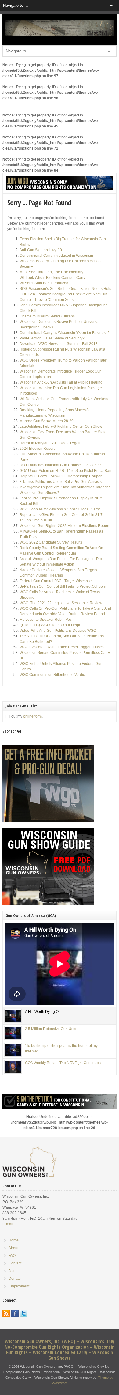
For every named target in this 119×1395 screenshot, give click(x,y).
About (13, 1248)
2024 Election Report (37, 448)
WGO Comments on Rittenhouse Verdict (53, 675)
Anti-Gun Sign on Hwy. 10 (41, 250)
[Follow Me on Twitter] (23, 1313)
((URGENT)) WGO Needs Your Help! (50, 625)
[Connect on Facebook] (15, 1313)
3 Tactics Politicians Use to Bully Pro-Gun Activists (61, 482)
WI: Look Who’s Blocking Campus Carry (52, 277)
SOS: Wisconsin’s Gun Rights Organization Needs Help (65, 288)
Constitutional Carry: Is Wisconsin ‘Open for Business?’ (65, 333)
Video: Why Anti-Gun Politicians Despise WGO (58, 630)
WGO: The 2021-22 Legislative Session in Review (61, 603)
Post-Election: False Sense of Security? (52, 338)
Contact (15, 1263)
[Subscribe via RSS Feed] (6, 1313)
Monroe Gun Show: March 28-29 (47, 421)
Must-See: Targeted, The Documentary (51, 272)
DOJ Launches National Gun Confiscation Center (60, 465)
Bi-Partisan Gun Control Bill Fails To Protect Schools (63, 586)
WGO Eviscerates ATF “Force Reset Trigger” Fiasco (62, 647)
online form (32, 716)
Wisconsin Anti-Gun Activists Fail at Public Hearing (61, 382)
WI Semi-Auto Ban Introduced (44, 283)
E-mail (7, 1224)
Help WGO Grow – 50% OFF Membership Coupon (61, 476)
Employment (19, 1286)
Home (14, 1240)
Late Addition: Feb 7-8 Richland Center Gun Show (61, 426)
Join (12, 1271)
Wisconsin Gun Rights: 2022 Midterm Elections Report (64, 526)
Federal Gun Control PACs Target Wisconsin (56, 581)
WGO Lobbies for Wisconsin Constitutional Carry (60, 509)
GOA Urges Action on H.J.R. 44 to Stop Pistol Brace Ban (65, 470)
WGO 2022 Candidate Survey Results (51, 542)
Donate (15, 1278)
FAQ (12, 1255)
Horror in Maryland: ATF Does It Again (50, 443)
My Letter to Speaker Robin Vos (46, 619)
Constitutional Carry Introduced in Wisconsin (56, 255)
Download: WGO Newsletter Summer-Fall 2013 (59, 344)
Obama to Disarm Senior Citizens (47, 316)
